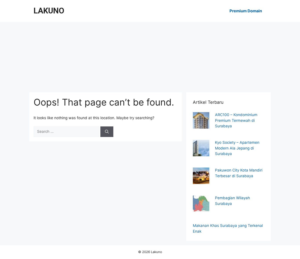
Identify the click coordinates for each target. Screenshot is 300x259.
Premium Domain (246, 11)
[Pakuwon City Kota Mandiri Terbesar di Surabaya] (201, 181)
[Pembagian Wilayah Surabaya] (201, 209)
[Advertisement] (150, 55)
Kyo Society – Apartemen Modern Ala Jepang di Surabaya (237, 148)
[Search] (106, 131)
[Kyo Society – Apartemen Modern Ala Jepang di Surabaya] (201, 153)
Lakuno (49, 10)
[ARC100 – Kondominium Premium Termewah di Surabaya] (201, 126)
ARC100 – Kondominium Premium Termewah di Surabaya (236, 120)
